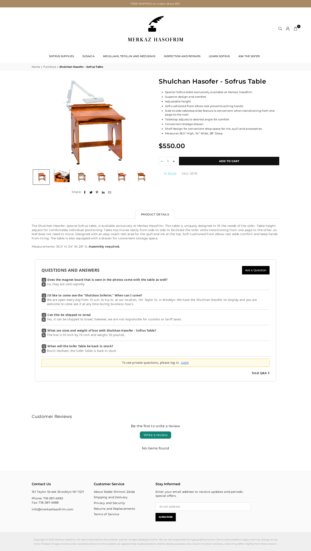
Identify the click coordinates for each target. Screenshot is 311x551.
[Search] (280, 28)
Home (36, 66)
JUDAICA (88, 56)
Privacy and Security (109, 503)
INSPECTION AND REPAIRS (182, 56)
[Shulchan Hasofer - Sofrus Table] (41, 177)
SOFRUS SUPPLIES (61, 56)
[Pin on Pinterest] (97, 192)
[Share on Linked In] (103, 192)
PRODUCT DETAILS (155, 214)
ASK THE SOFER (249, 56)
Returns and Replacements (114, 509)
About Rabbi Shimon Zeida (114, 492)
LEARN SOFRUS (219, 56)
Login (185, 363)
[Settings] (288, 28)
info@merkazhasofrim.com (52, 509)
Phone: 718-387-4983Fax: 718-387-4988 (47, 500)
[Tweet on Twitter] (91, 192)
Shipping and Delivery (111, 497)
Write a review (155, 435)
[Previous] (37, 122)
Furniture (49, 66)
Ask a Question (255, 270)
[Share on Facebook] (84, 192)
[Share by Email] (109, 192)
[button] (295, 28)
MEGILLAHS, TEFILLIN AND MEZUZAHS (129, 56)
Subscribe (166, 516)
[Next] (146, 122)
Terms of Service (106, 514)
